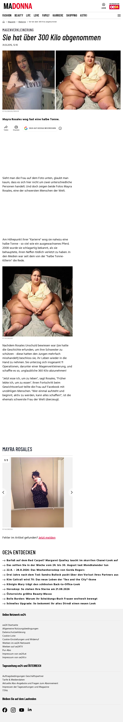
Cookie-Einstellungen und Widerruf (20, 640)
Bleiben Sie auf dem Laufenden (19, 699)
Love (36, 15)
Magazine (11, 22)
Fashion (7, 15)
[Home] (3, 22)
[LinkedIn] (30, 710)
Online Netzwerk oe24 (14, 614)
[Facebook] (4, 710)
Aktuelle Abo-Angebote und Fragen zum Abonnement (30, 683)
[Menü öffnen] (119, 15)
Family (46, 15)
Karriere (58, 15)
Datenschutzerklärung (13, 632)
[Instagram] (13, 710)
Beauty (19, 15)
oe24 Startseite (10, 625)
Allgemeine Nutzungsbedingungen (20, 629)
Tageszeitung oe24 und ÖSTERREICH (21, 665)
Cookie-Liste (8, 636)
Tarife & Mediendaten (13, 680)
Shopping (71, 15)
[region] (37, 494)
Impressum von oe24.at (14, 654)
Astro (83, 15)
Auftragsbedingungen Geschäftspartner (23, 676)
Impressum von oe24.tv (14, 657)
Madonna (22, 22)
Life (28, 15)
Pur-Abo (6, 650)
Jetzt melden (47, 538)
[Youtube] (21, 710)
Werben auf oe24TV (12, 647)
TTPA (5, 691)
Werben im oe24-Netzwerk (16, 643)
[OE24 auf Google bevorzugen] (60, 128)
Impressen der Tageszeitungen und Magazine (25, 687)
